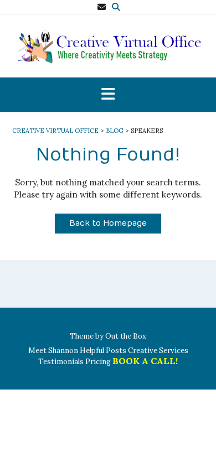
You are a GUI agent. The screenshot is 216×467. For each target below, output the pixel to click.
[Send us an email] (102, 7)
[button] (108, 94)
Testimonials (61, 361)
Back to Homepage (108, 223)
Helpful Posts (103, 350)
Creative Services (158, 350)
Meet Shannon (53, 350)
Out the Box (125, 336)
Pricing (98, 361)
